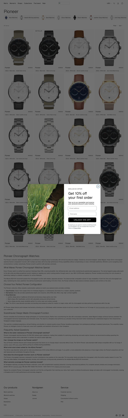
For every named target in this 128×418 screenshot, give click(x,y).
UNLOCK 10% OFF (82, 220)
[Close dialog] (98, 186)
